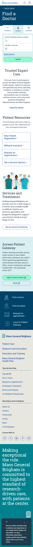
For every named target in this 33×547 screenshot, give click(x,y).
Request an (12, 382)
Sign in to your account (15, 277)
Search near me (9, 54)
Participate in (11, 386)
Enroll (15, 283)
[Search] (24, 2)
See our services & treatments (17, 227)
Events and (10, 390)
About (6, 407)
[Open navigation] (29, 2)
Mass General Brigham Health (13, 359)
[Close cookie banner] (24, 522)
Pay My (6, 374)
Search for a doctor (16, 107)
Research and (14, 348)
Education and (13, 353)
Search (18, 59)
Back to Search (9, 8)
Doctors (18, 31)
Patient (8, 344)
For (8, 427)
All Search (7, 30)
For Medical (12, 394)
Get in (7, 378)
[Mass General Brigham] (10, 3)
